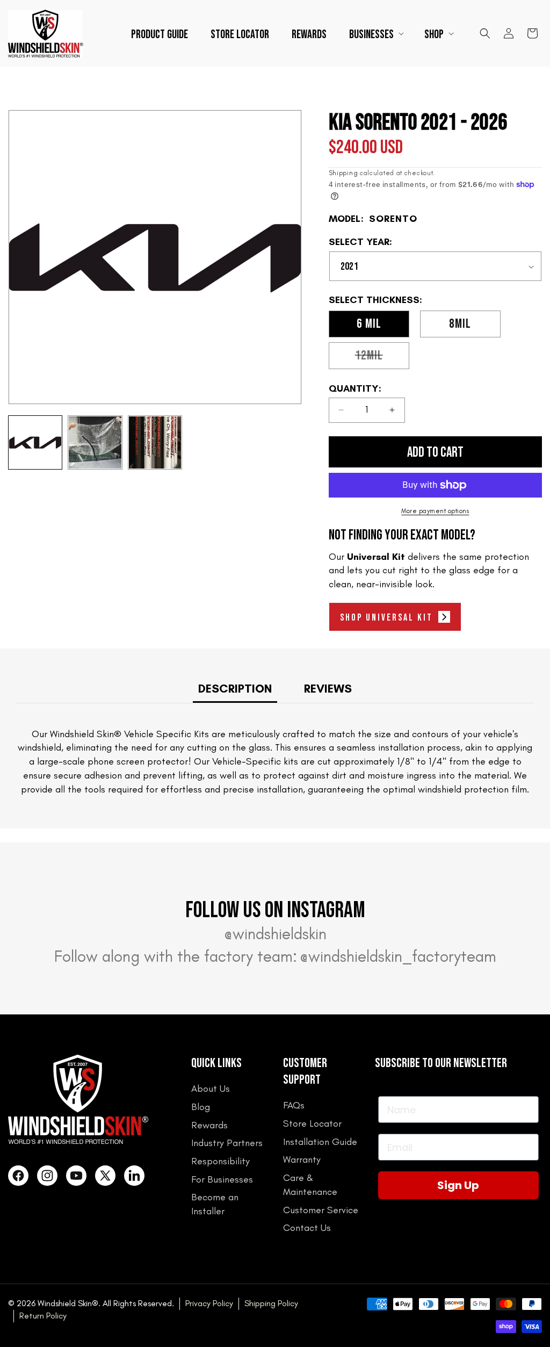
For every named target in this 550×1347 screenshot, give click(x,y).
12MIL (382, 358)
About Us (210, 1088)
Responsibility (220, 1161)
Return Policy (43, 1315)
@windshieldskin (275, 933)
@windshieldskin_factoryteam (398, 956)
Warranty (302, 1159)
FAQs (294, 1105)
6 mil (369, 324)
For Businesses (222, 1179)
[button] (375, 33)
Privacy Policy (209, 1303)
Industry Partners (227, 1143)
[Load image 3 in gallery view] (155, 442)
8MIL (460, 324)
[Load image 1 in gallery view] (35, 442)
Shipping (343, 173)
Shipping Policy (271, 1303)
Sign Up (458, 1185)
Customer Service (320, 1210)
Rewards (209, 1125)
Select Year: (360, 242)
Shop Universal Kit (386, 617)
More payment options (435, 511)
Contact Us (307, 1228)
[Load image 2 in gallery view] (95, 442)
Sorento (393, 219)
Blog (200, 1107)
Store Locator (312, 1123)
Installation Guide (320, 1142)
